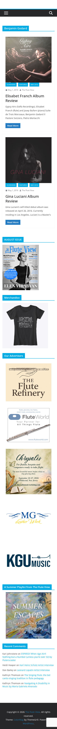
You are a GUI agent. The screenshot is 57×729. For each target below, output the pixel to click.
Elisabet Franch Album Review (24, 98)
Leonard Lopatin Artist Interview (33, 670)
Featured (23, 85)
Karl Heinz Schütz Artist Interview (37, 665)
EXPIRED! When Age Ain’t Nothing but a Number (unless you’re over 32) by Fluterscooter (27, 657)
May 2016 (34, 85)
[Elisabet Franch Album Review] (28, 60)
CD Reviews (11, 85)
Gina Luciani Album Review (22, 198)
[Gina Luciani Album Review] (28, 160)
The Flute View (28, 90)
